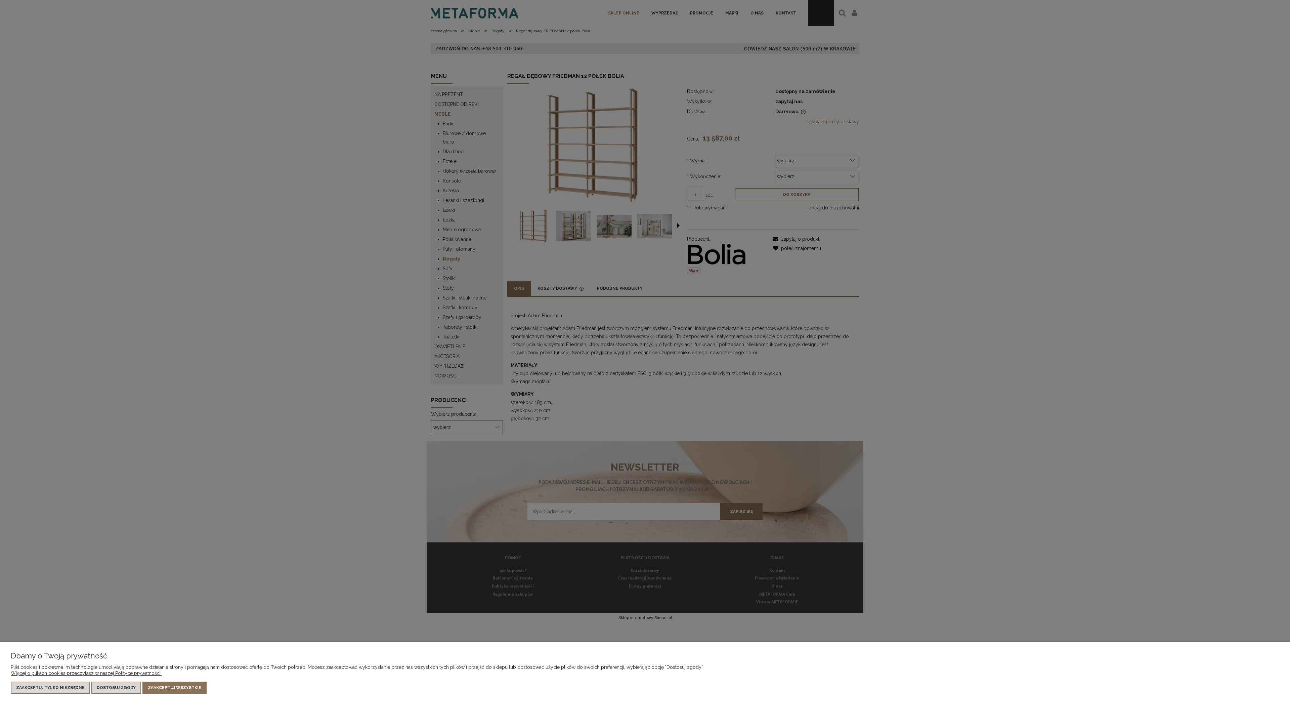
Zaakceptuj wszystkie (174, 687)
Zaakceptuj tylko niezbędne (50, 687)
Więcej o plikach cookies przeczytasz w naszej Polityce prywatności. (86, 673)
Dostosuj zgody (116, 687)
